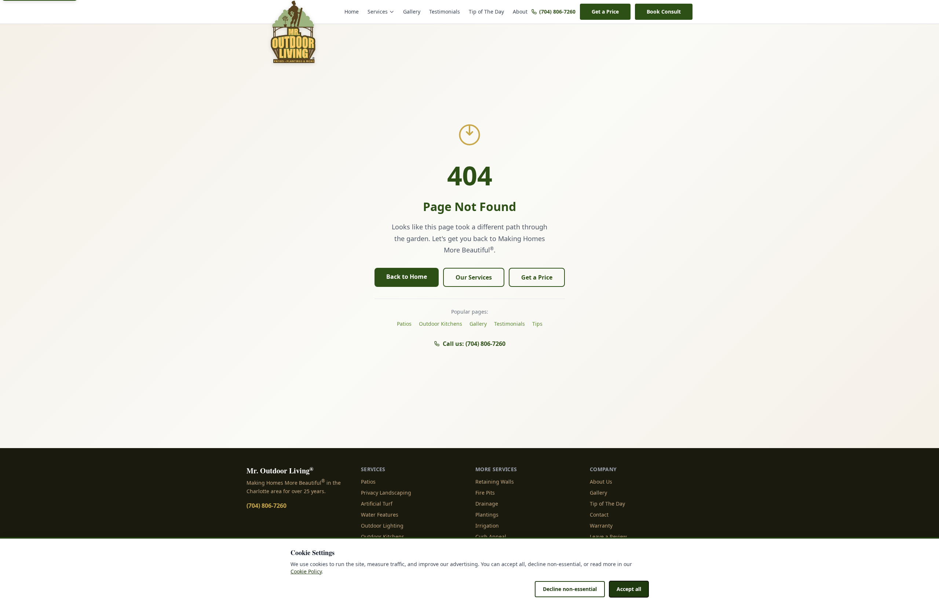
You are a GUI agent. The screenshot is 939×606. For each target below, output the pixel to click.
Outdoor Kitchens (440, 323)
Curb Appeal (490, 536)
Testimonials (444, 11)
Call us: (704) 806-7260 (474, 344)
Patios (404, 323)
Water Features (379, 514)
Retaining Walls (494, 481)
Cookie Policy (306, 571)
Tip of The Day (486, 11)
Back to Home (406, 277)
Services (378, 11)
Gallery (411, 11)
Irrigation (487, 525)
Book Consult (664, 11)
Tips (537, 323)
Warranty (601, 525)
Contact (599, 514)
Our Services (474, 277)
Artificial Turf (376, 503)
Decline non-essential (570, 588)
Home (351, 11)
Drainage (486, 503)
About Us (601, 481)
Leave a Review (608, 536)
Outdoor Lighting (382, 525)
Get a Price (605, 11)
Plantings (486, 514)
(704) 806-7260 (557, 11)
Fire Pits (485, 492)
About (520, 11)
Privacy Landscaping (386, 492)
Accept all (629, 588)
